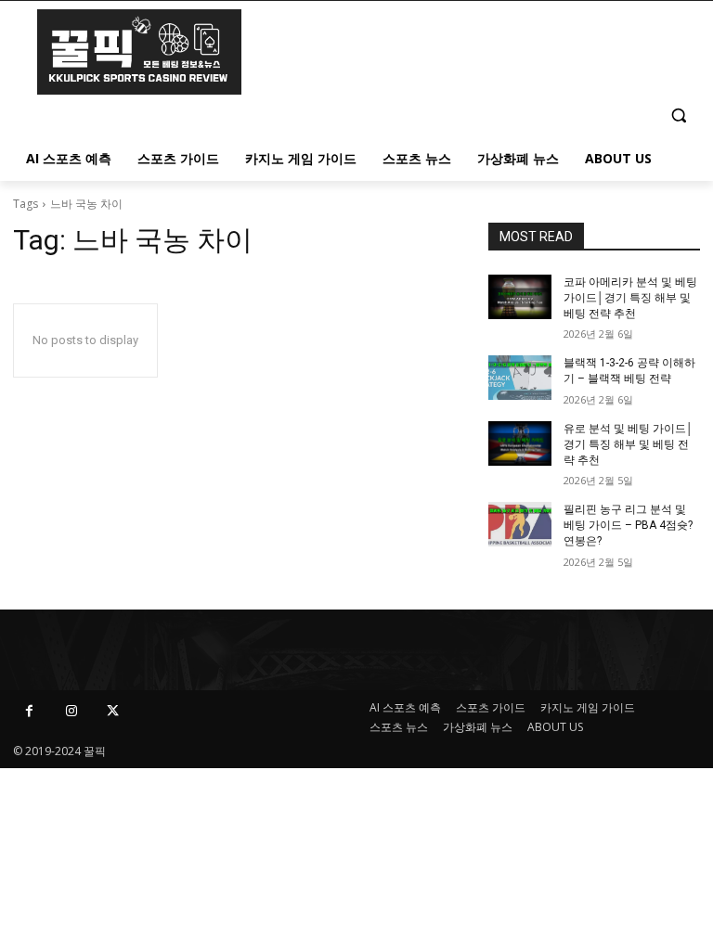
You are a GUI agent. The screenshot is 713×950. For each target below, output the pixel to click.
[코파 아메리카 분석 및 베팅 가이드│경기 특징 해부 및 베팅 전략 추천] (519, 297)
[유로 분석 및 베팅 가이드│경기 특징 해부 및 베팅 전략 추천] (519, 443)
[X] (113, 711)
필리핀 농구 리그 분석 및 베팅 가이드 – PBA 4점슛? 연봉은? (628, 525)
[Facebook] (29, 711)
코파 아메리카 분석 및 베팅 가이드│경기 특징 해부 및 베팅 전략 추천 (630, 298)
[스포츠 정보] (139, 52)
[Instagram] (71, 711)
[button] (678, 114)
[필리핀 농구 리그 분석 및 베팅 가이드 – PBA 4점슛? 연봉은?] (519, 524)
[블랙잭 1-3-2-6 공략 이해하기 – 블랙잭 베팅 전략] (519, 377)
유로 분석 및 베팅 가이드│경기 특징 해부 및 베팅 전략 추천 (629, 444)
